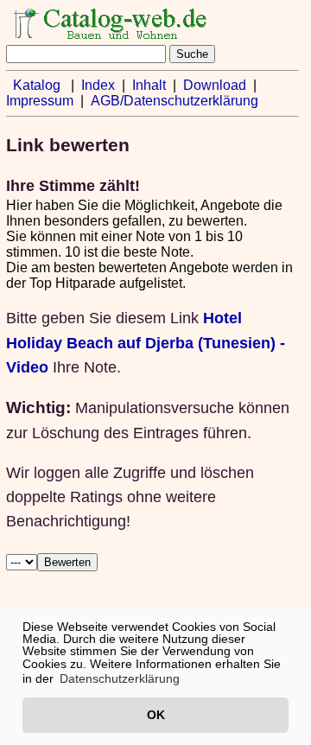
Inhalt (149, 85)
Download (214, 85)
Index (98, 85)
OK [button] (156, 715)
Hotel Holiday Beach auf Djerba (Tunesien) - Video (145, 342)
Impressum (39, 100)
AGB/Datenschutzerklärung (174, 100)
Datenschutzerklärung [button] (120, 678)
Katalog (36, 85)
